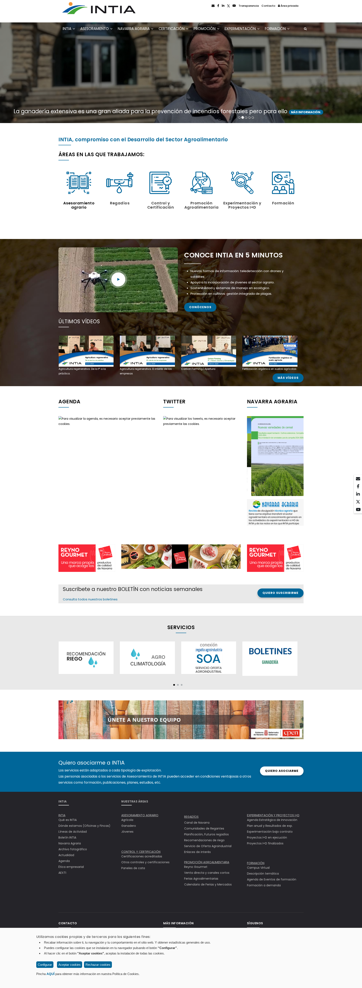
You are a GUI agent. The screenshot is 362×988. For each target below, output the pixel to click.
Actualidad (66, 855)
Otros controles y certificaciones (145, 862)
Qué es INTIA (67, 820)
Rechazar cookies (97, 964)
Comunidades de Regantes (204, 828)
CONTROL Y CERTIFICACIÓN (140, 852)
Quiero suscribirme (280, 593)
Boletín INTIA (67, 837)
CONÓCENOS (200, 307)
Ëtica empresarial (71, 867)
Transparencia (249, 6)
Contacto (268, 6)
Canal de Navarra (196, 823)
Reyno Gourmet (195, 867)
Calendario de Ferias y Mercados (208, 884)
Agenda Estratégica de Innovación (272, 820)
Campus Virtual (258, 868)
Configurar (45, 964)
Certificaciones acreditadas (141, 856)
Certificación (172, 28)
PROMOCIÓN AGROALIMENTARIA (206, 862)
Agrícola (127, 820)
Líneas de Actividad (72, 832)
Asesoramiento (95, 28)
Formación (276, 28)
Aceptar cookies (69, 964)
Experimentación (241, 28)
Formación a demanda (264, 885)
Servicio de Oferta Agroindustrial (207, 846)
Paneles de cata (133, 868)
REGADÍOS (191, 817)
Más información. (312, 112)
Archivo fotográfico (72, 849)
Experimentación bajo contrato (270, 832)
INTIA (67, 28)
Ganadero (128, 826)
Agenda (64, 861)
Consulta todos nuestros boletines (90, 599)
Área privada (289, 6)
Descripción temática (263, 873)
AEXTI (62, 873)
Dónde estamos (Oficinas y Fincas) (84, 826)
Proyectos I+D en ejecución (267, 837)
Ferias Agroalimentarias (201, 878)
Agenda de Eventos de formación (271, 879)
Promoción (205, 28)
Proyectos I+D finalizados (265, 843)
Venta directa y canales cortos (206, 873)
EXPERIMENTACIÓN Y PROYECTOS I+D (273, 815)
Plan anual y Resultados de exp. (270, 826)
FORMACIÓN (255, 863)
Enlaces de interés (197, 852)
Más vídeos (288, 378)
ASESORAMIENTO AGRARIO (139, 815)
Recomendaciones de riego (204, 840)
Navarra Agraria (134, 28)
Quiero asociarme (282, 771)
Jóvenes (127, 832)
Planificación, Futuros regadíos (206, 834)
